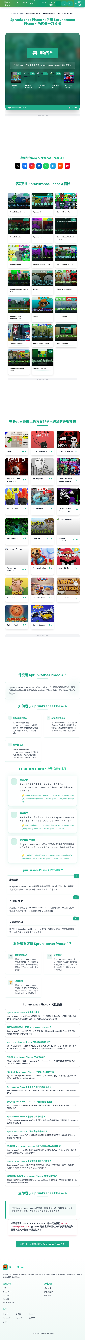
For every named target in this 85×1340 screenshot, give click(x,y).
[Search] (58, 3)
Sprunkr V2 (23, 1226)
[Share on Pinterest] (67, 166)
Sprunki (43, 2)
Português (7, 1318)
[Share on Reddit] (60, 166)
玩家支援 (47, 1288)
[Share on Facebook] (24, 166)
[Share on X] (17, 166)
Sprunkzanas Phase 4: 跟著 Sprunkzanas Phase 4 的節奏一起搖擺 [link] (49, 14)
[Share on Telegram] (53, 166)
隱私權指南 (48, 1292)
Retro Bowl (24, 3)
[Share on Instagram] (32, 166)
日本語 (18, 1314)
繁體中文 (32, 1318)
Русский (19, 1318)
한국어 (5, 1322)
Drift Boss (7, 1295)
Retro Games (19, 14)
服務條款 (47, 1295)
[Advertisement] (42, 131)
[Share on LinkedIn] (39, 166)
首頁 (16, 3)
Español (32, 1314)
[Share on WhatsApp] (46, 166)
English (5, 1314)
